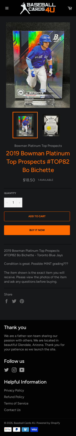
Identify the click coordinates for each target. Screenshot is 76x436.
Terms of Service (16, 403)
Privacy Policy (14, 390)
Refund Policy (14, 397)
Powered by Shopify (48, 422)
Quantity (10, 193)
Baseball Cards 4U (24, 422)
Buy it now (37, 230)
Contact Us (12, 410)
